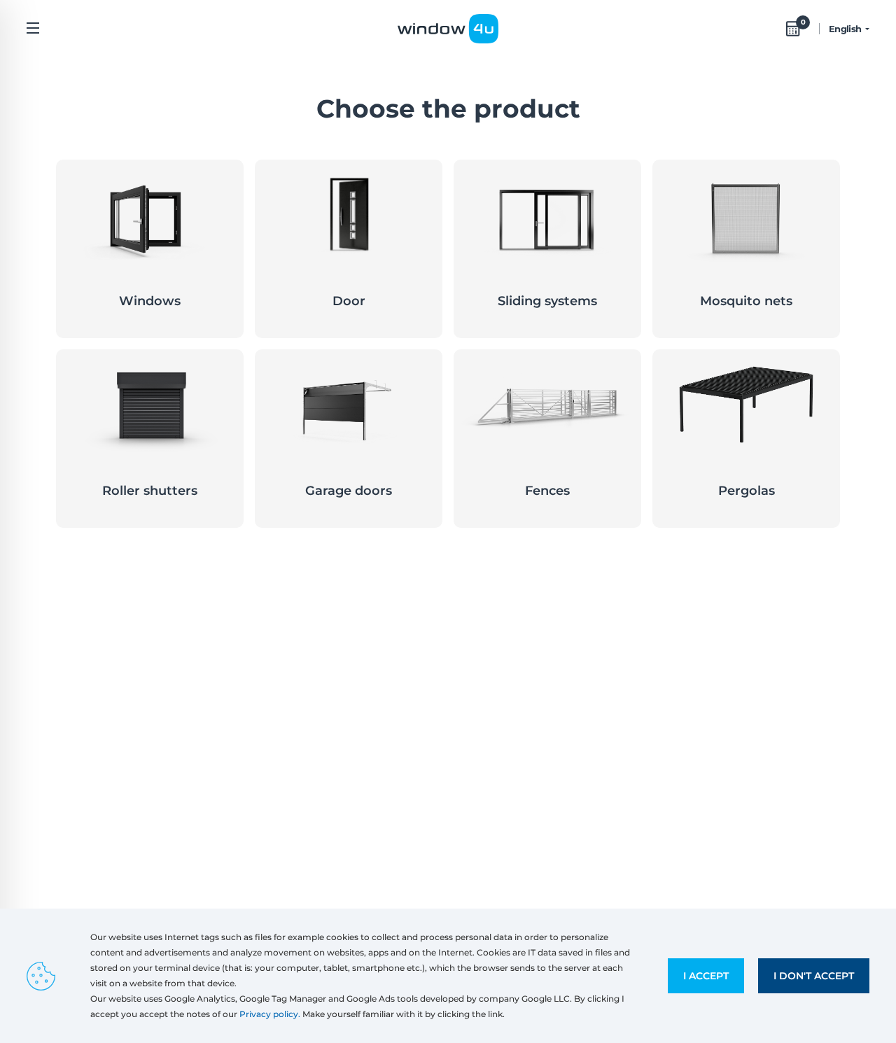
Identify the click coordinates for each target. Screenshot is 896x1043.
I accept (706, 975)
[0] (793, 28)
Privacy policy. (269, 1014)
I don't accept (814, 975)
